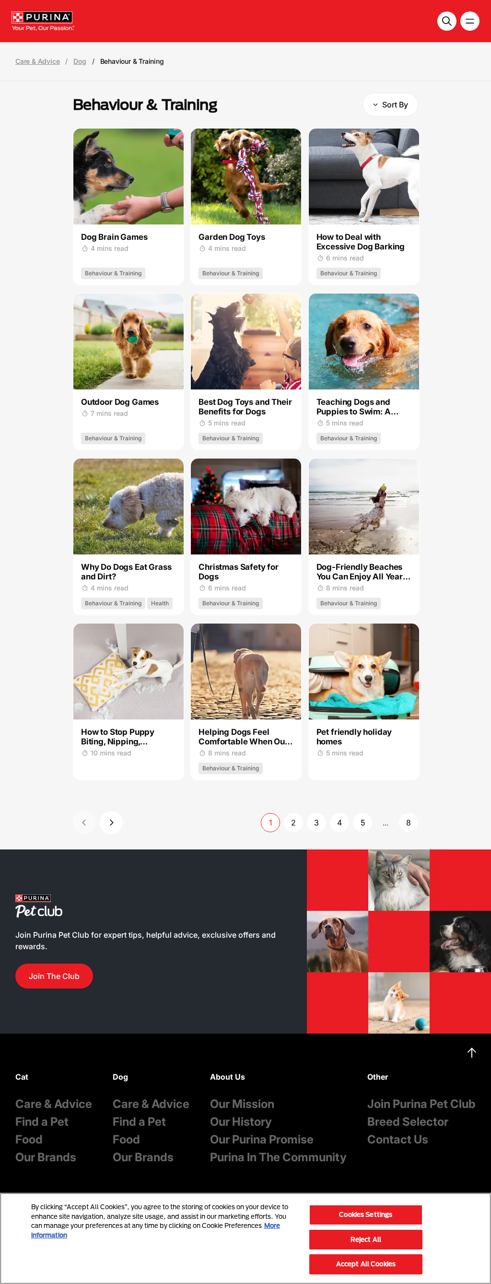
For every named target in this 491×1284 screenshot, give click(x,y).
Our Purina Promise (262, 1139)
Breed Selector (407, 1122)
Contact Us (397, 1139)
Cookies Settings (365, 1214)
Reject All (366, 1239)
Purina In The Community (278, 1157)
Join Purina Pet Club (421, 1104)
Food (29, 1139)
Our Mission (242, 1104)
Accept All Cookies (366, 1264)
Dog (79, 61)
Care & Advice (37, 61)
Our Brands (45, 1157)
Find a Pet (42, 1122)
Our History (241, 1122)
